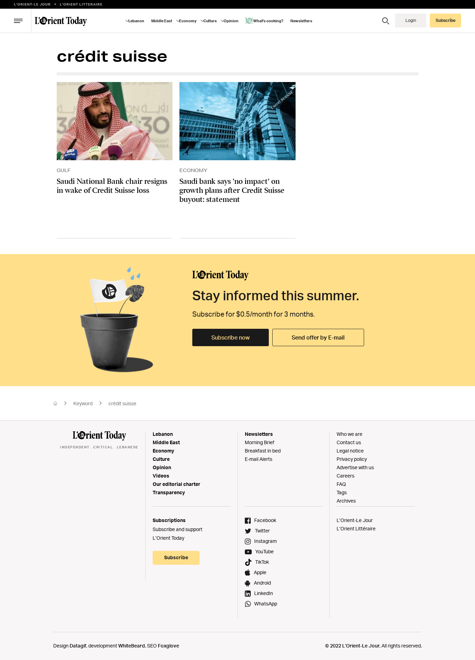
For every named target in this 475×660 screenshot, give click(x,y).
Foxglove (168, 646)
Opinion (162, 467)
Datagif (78, 646)
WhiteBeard (131, 646)
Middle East (166, 442)
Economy (163, 451)
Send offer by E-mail (318, 337)
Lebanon (163, 434)
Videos (161, 476)
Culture (161, 459)
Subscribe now (230, 337)
